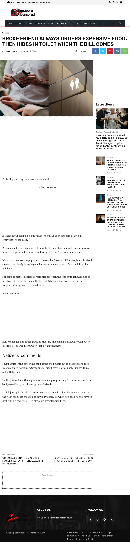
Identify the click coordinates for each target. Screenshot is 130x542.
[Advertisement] (80, 12)
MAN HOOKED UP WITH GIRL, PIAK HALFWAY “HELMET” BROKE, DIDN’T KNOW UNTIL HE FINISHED (117, 202)
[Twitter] (117, 2)
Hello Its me (11, 51)
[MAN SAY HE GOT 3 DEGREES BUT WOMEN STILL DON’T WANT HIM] (100, 180)
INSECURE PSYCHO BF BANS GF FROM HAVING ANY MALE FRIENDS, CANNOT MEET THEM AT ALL (116, 222)
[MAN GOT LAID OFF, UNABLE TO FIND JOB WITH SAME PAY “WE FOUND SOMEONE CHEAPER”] (100, 161)
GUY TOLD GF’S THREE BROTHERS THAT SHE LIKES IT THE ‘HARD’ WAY (73, 459)
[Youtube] (121, 2)
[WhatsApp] (124, 51)
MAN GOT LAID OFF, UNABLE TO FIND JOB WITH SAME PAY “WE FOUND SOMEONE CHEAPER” (117, 165)
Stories (5, 33)
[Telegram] (113, 2)
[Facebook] (106, 2)
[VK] (117, 51)
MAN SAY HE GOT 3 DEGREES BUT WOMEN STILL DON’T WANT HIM (117, 183)
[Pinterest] (110, 51)
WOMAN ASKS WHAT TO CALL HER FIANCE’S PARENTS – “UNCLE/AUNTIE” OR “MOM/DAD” (23, 461)
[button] (120, 23)
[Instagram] (110, 2)
